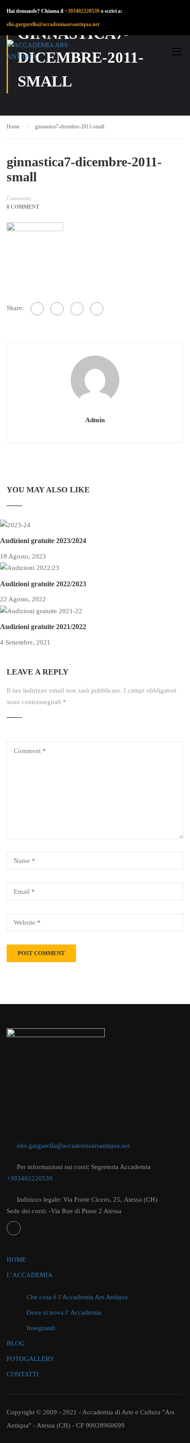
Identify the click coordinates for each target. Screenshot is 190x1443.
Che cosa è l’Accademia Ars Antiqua (77, 1297)
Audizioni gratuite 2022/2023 (43, 584)
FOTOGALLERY (30, 1358)
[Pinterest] (96, 308)
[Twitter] (77, 308)
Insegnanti (41, 1327)
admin (95, 420)
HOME (16, 1259)
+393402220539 (82, 11)
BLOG (16, 1343)
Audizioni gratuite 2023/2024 (43, 540)
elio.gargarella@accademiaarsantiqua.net (73, 1145)
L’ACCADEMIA (30, 1274)
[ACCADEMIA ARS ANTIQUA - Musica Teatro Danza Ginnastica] (48, 53)
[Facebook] (37, 308)
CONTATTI (22, 1374)
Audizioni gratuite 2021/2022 (43, 626)
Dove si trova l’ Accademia (64, 1312)
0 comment (23, 207)
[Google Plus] (57, 308)
